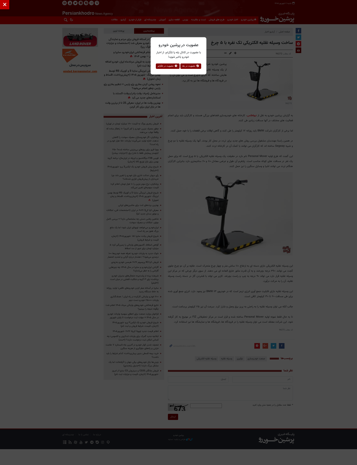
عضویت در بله (189, 66)
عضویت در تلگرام (166, 66)
